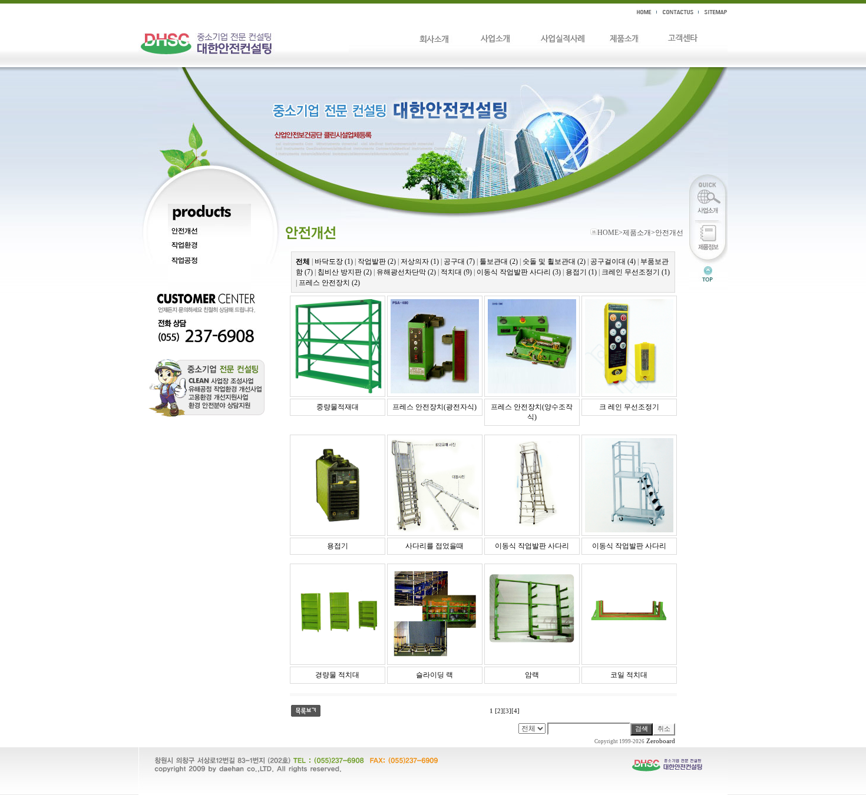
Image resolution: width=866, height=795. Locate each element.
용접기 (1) (581, 272)
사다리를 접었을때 (434, 546)
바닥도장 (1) (334, 261)
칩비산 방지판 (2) (345, 272)
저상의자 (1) (420, 261)
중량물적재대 (337, 407)
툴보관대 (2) (499, 261)
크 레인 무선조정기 (629, 407)
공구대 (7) (459, 261)
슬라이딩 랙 (434, 675)
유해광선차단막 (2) (406, 272)
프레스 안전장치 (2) (329, 283)
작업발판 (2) (377, 261)
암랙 (532, 675)
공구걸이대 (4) (613, 261)
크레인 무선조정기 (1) (635, 272)
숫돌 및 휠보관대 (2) (554, 261)
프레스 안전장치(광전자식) (434, 407)
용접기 (337, 546)
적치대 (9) (456, 272)
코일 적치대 (628, 675)
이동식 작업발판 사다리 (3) (519, 272)
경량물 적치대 (337, 675)
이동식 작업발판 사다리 (532, 546)
